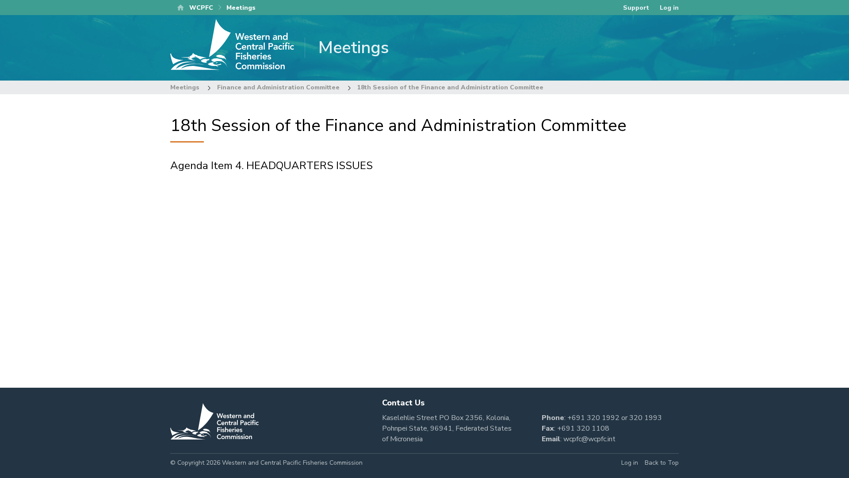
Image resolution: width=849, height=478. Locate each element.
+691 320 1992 (593, 418)
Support (636, 8)
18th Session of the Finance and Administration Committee (450, 87)
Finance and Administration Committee (278, 87)
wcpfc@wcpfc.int (589, 439)
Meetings (184, 87)
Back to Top (662, 463)
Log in (669, 8)
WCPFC (201, 8)
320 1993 (645, 418)
